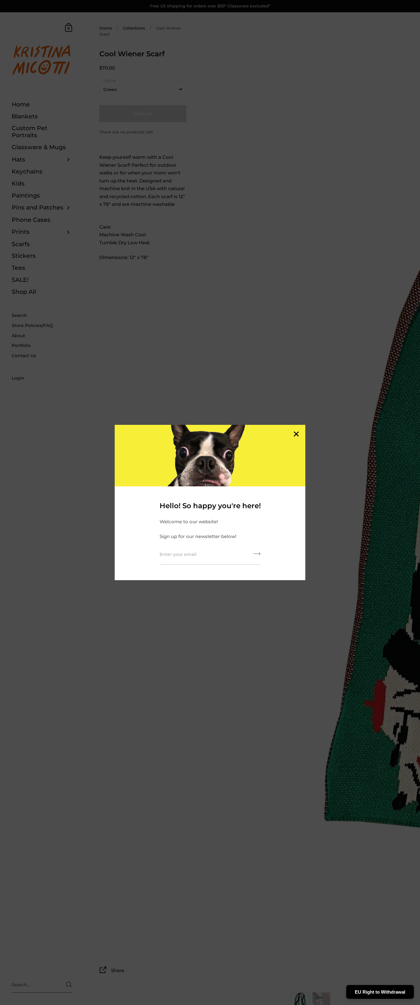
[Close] (296, 434)
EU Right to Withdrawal (380, 992)
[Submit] (257, 556)
